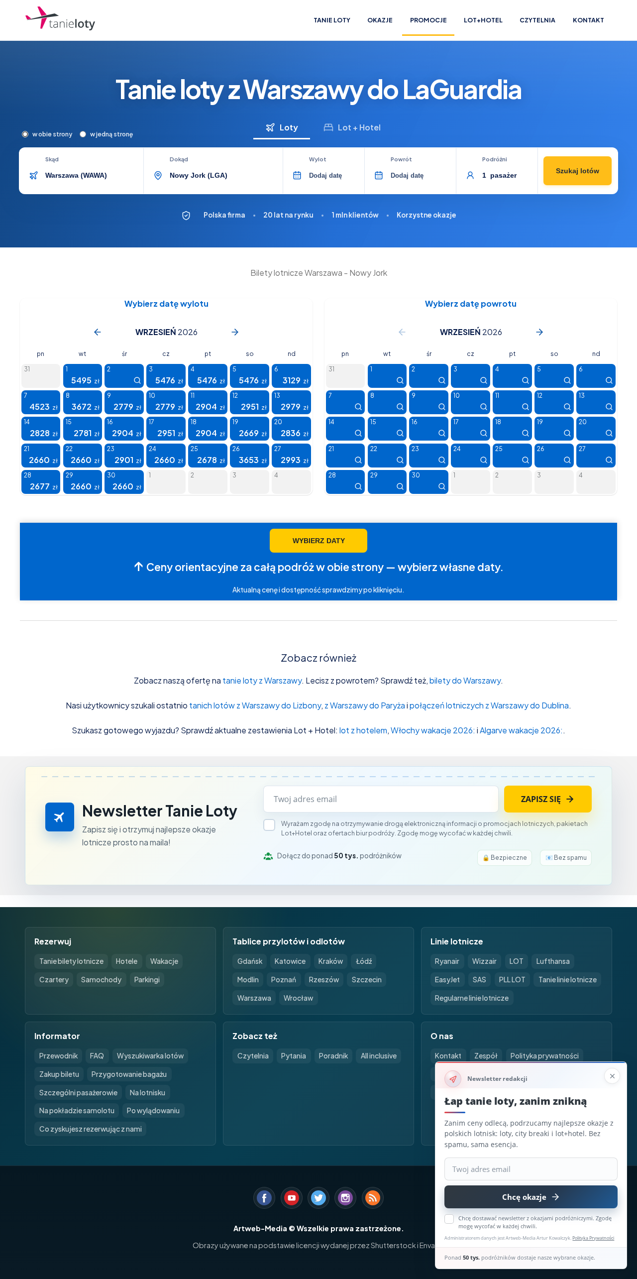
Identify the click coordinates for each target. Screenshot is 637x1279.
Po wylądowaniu (153, 1110)
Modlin (248, 979)
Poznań (283, 979)
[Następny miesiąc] (235, 332)
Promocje (428, 20)
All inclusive (379, 1055)
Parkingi (147, 979)
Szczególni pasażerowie (78, 1092)
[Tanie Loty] (60, 20)
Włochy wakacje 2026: (433, 730)
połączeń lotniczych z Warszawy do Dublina (489, 705)
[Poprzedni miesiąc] (97, 332)
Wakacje (164, 961)
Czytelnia (537, 20)
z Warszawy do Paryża (364, 705)
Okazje (380, 20)
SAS (479, 979)
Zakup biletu (59, 1074)
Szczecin (367, 979)
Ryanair (447, 961)
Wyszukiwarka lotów (150, 1055)
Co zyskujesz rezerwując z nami (90, 1129)
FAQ (97, 1055)
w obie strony (52, 134)
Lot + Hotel (359, 127)
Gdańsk (249, 961)
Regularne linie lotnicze (472, 998)
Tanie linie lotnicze (567, 979)
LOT (517, 961)
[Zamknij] (612, 1076)
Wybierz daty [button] (319, 541)
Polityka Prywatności (593, 1238)
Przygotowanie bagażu (129, 1074)
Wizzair (484, 961)
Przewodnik (58, 1055)
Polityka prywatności (545, 1055)
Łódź (364, 961)
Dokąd (179, 159)
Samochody (101, 979)
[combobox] (91, 175)
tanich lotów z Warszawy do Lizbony (255, 705)
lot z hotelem (363, 730)
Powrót (401, 159)
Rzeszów (324, 979)
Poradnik (333, 1055)
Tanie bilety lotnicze (71, 961)
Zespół (486, 1055)
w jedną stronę (111, 134)
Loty (289, 127)
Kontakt (588, 20)
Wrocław (298, 998)
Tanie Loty (332, 20)
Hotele (126, 961)
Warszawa (254, 998)
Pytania (293, 1055)
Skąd (52, 159)
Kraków (330, 961)
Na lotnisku (147, 1092)
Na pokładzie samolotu (76, 1110)
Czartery (54, 979)
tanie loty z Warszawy (262, 680)
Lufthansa (553, 961)
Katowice (290, 961)
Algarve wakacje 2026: (521, 730)
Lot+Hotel (483, 20)
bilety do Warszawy (465, 680)
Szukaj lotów (577, 171)
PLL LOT (512, 979)
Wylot (317, 159)
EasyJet (447, 979)
